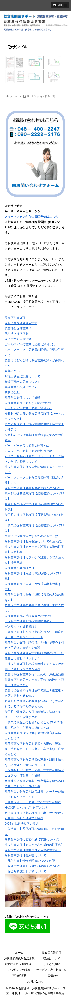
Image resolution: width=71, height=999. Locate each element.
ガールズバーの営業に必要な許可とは (30, 344)
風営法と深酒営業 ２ (19, 333)
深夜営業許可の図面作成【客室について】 (33, 839)
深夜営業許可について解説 (22, 397)
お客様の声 (52, 975)
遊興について (13, 371)
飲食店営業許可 (15, 317)
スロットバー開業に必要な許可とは (28, 450)
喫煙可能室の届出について (22, 381)
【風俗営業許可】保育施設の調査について (33, 866)
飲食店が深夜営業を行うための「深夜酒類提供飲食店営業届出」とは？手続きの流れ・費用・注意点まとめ (34, 680)
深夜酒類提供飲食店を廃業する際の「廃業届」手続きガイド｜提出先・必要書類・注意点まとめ (34, 749)
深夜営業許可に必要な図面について (28, 403)
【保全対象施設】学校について (25, 871)
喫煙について (51, 958)
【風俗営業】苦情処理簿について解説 (30, 860)
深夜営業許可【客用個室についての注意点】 (34, 541)
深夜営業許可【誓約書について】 (27, 855)
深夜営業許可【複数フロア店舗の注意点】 (33, 850)
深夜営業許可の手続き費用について (28, 615)
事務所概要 (19, 975)
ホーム (19, 952)
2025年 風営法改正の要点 (21, 823)
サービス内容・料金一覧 (51, 969)
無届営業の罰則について (21, 387)
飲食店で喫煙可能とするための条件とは (31, 536)
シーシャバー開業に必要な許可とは (28, 408)
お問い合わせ (35, 981)
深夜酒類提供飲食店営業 (21, 323)
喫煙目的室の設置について (22, 376)
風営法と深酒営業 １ (18, 328)
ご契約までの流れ (19, 969)
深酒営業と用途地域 (18, 339)
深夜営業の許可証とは (19, 568)
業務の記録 (12, 392)
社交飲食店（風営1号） (19, 964)
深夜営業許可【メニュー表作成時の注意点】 (34, 844)
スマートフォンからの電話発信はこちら (31, 216)
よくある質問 (51, 964)
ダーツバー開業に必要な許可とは (27, 445)
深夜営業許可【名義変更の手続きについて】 (34, 488)
